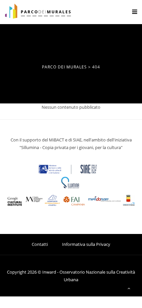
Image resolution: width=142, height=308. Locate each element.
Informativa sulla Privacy (86, 244)
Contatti (40, 244)
